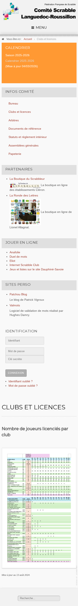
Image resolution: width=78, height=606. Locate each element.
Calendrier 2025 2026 (19, 60)
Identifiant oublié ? (21, 381)
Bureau (13, 103)
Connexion (16, 372)
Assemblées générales (23, 145)
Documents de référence (25, 128)
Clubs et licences (20, 111)
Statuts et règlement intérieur (28, 137)
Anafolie (15, 252)
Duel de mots (18, 256)
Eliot (12, 260)
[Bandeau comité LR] (39, 11)
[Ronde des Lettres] (25, 212)
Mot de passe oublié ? (23, 385)
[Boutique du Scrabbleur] (25, 185)
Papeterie (15, 153)
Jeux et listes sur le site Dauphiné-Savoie (37, 269)
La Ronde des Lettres (24, 195)
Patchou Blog (18, 294)
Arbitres (14, 120)
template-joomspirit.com (77, 575)
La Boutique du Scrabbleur (27, 178)
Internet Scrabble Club (24, 265)
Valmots (15, 305)
